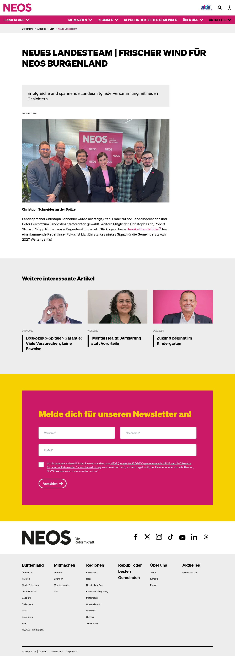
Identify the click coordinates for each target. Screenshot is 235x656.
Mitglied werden (62, 585)
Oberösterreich (29, 591)
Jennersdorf (92, 623)
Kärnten (26, 578)
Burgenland (14, 20)
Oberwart (90, 610)
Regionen (105, 20)
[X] (147, 537)
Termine (58, 572)
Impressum (72, 651)
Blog (52, 28)
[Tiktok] (171, 537)
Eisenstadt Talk (189, 572)
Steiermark (27, 604)
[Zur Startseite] (17, 7)
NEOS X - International (33, 629)
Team (153, 572)
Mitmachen (77, 20)
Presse (153, 585)
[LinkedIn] (194, 537)
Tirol (24, 610)
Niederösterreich (30, 585)
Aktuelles (217, 20)
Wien (24, 623)
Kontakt (154, 578)
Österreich (27, 572)
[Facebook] (135, 537)
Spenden (58, 578)
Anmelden (50, 483)
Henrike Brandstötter (142, 229)
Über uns (190, 20)
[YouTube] (182, 537)
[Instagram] (159, 537)
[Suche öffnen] (220, 8)
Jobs (56, 591)
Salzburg (26, 597)
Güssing (90, 616)
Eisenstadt (91, 572)
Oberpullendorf (93, 604)
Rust (88, 578)
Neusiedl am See (94, 585)
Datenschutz (57, 651)
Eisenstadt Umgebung (97, 591)
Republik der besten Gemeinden (150, 20)
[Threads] (206, 537)
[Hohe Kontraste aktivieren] (229, 8)
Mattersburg (92, 597)
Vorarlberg (27, 616)
